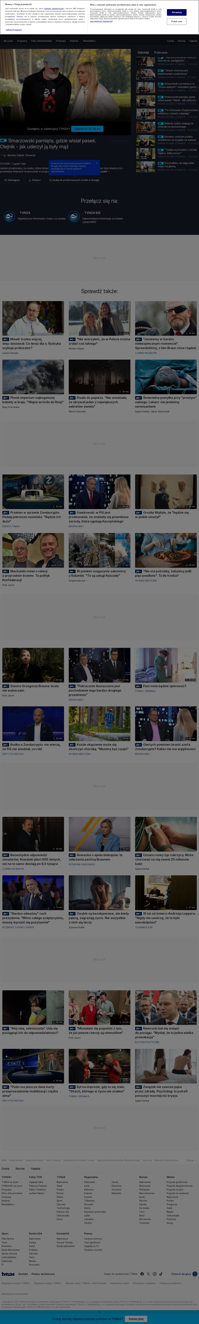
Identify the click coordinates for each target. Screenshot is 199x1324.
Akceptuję (177, 12)
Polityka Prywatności (14, 30)
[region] (99, 17)
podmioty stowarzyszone (54, 9)
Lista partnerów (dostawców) (101, 21)
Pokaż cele (176, 21)
